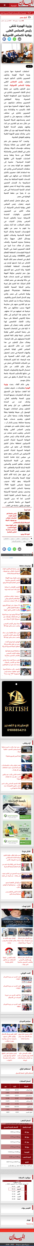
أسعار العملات (24, 1080)
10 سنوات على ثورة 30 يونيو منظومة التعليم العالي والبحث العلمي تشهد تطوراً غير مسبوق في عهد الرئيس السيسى (17, 608)
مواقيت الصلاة (24, 1177)
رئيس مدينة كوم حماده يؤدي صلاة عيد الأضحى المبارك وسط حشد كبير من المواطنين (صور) (11, 662)
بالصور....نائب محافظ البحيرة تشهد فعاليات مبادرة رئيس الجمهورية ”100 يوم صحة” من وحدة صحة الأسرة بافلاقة (11, 672)
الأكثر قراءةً (26, 851)
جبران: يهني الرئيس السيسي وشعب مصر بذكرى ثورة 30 (11, 624)
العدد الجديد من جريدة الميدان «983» (12, 1005)
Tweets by (29, 1223)
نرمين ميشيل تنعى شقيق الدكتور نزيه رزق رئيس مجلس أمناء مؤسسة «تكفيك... (9, 1056)
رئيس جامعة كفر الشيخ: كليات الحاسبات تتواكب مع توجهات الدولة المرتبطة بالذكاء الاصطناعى (11, 571)
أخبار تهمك (26, 906)
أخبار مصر (23, 17)
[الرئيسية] (14, 5)
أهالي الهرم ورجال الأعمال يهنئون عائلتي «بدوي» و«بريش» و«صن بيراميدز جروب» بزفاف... (9, 1037)
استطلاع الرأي (25, 1068)
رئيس (20, 81)
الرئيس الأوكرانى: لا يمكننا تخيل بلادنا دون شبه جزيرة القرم (12, 589)
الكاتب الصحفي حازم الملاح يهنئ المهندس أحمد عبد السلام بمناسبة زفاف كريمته (25, 1056)
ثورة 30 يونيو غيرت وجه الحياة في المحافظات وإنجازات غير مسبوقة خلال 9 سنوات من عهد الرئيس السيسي (11, 617)
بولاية (28, 85)
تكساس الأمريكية (17, 85)
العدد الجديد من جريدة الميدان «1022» (12, 987)
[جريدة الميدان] (17, 709)
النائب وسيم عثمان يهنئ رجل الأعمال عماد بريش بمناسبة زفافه (25, 1036)
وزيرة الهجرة (25, 538)
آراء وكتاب (26, 743)
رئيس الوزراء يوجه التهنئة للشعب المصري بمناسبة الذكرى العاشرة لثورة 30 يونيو (11, 580)
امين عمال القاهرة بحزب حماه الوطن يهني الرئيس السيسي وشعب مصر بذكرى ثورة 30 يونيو (11, 635)
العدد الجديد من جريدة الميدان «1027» (12, 977)
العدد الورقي (25, 972)
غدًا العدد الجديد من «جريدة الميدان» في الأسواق (13, 996)
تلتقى (17, 538)
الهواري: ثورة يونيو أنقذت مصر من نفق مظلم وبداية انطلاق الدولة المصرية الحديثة (11, 643)
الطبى (29, 541)
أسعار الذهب (25, 1120)
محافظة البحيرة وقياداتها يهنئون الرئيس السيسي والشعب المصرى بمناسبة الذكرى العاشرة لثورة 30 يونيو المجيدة (17, 653)
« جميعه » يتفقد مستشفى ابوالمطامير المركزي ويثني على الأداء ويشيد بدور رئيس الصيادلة (12, 599)
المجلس (13, 81)
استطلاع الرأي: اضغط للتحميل (24, 1072)
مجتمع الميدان (24, 1021)
